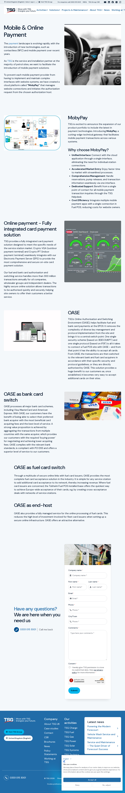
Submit (74, 690)
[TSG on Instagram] (119, 2)
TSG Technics (71, 754)
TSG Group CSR (94, 2)
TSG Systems (71, 750)
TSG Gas (69, 736)
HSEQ (85, 2)
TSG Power (70, 741)
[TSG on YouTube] (104, 2)
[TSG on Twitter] (115, 2)
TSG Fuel (69, 732)
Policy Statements (50, 752)
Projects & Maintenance (74, 10)
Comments (73, 628)
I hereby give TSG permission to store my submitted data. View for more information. (88, 670)
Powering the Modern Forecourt (99, 728)
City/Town (72, 616)
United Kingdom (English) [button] (20, 738)
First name (73, 582)
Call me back (46, 629)
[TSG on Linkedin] (108, 2)
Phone (71, 605)
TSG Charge (70, 727)
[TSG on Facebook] (112, 2)
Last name (93, 582)
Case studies (51, 728)
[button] (67, 758)
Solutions (54, 10)
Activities (41, 10)
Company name (75, 570)
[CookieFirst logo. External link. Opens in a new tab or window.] (64, 761)
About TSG (95, 10)
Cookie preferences (55, 784)
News (107, 10)
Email (71, 593)
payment (13, 43)
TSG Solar (69, 745)
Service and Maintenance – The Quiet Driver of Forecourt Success (101, 746)
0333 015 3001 (28, 629)
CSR (46, 737)
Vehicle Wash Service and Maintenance (101, 736)
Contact (48, 732)
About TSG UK (52, 724)
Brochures (49, 741)
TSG (9, 60)
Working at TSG (50, 760)
